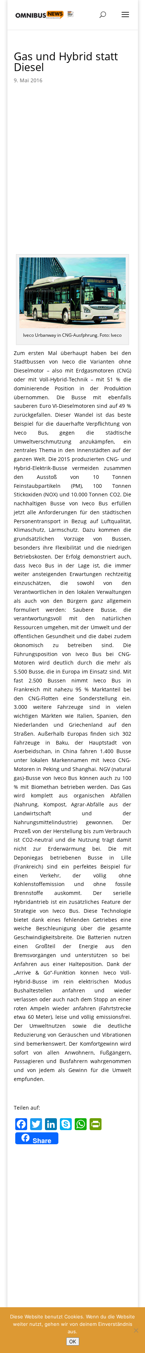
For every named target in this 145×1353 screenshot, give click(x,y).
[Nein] (135, 1330)
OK (72, 1341)
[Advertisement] (72, 166)
